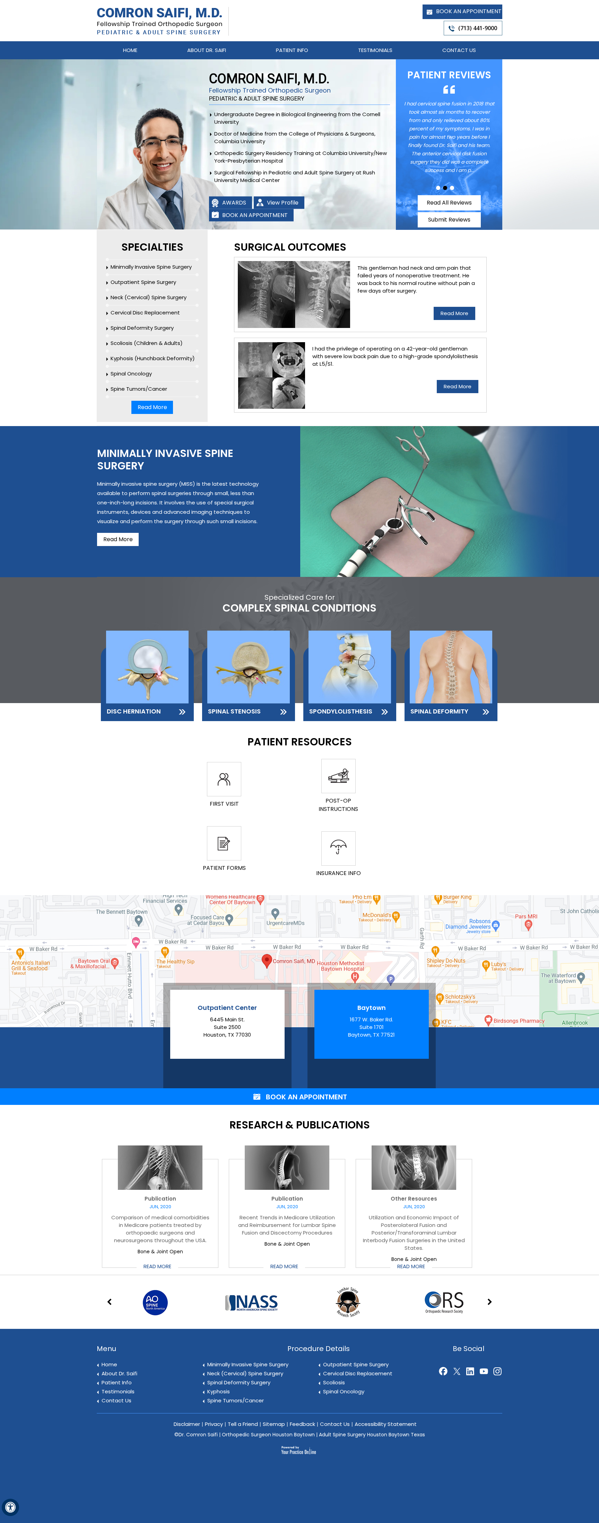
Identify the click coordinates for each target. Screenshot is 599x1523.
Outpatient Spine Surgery (143, 282)
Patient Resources (300, 742)
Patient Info (292, 50)
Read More (152, 407)
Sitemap (274, 1424)
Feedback (302, 1424)
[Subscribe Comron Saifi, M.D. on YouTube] (482, 1369)
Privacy (214, 1424)
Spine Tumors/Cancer (139, 388)
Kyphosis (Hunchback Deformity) (153, 358)
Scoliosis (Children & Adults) (147, 343)
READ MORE (157, 1266)
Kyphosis (218, 1391)
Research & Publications (299, 1125)
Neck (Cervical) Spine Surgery (148, 297)
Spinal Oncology (131, 373)
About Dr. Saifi (206, 50)
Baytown (371, 1007)
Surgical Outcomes (290, 247)
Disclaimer (187, 1424)
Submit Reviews (449, 220)
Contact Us (459, 50)
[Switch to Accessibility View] (10, 1507)
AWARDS (234, 203)
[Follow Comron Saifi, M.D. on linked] (468, 1369)
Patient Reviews (449, 75)
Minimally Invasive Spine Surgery (151, 266)
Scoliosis (334, 1382)
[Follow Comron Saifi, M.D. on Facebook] (441, 1369)
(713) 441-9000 (477, 28)
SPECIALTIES (152, 247)
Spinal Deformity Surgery (142, 327)
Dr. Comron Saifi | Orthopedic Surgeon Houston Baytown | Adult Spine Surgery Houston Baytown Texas (302, 1434)
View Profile (282, 203)
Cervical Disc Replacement (145, 312)
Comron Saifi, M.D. (270, 83)
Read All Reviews (449, 203)
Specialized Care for (299, 603)
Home (130, 50)
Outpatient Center (227, 1007)
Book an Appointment (469, 11)
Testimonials (375, 50)
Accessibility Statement (386, 1424)
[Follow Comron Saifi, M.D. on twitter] (455, 1369)
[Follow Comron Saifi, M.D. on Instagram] (495, 1369)
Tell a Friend (243, 1424)
